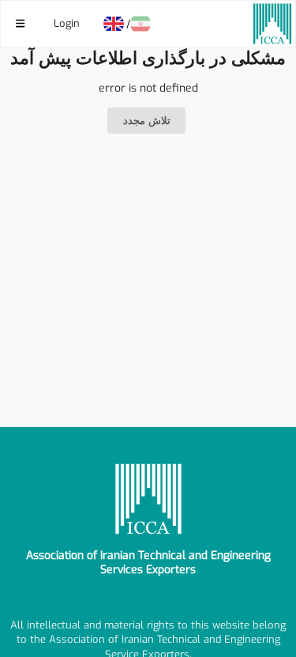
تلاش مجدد (146, 120)
